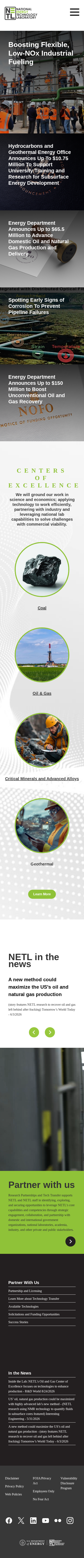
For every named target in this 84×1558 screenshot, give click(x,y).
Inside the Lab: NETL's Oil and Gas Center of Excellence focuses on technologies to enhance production (39, 994)
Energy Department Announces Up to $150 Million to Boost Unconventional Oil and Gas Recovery (36, 389)
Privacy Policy (14, 1486)
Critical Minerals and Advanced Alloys (42, 778)
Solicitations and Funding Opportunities (34, 1314)
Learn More (42, 894)
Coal (42, 608)
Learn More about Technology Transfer (33, 1298)
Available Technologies (23, 1306)
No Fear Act (41, 1499)
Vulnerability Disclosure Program (69, 1483)
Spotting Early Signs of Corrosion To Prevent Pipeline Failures (36, 306)
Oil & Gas (42, 693)
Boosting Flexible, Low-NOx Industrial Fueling (40, 53)
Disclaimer (12, 1478)
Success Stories (18, 1322)
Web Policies (13, 1494)
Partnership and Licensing (25, 1291)
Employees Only (43, 1491)
